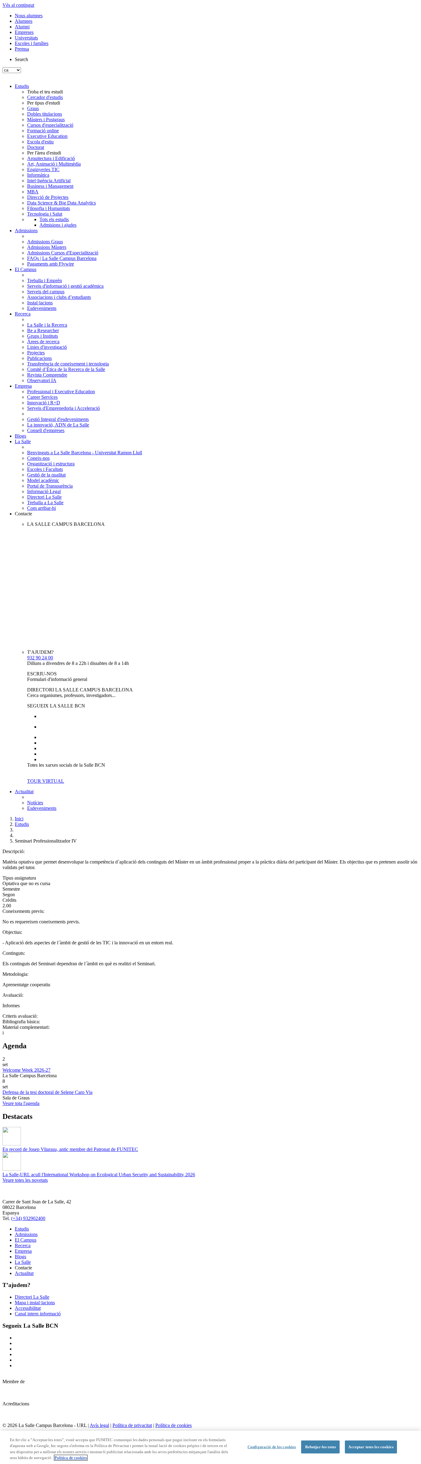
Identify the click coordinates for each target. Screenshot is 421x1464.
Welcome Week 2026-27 (26, 1070)
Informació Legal (44, 491)
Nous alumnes (29, 15)
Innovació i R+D (43, 402)
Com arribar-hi (41, 508)
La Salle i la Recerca (47, 325)
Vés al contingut (18, 5)
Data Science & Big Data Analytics (61, 202)
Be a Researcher (43, 330)
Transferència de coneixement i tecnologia (68, 363)
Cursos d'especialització (50, 125)
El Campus (25, 269)
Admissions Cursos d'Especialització (62, 252)
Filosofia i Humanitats (48, 208)
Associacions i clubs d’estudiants (59, 297)
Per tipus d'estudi (43, 102)
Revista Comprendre (47, 374)
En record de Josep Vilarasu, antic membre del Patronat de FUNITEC (70, 1149)
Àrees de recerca (43, 341)
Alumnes (23, 21)
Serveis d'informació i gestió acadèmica (65, 286)
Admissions (26, 230)
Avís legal (99, 1425)
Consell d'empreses (45, 430)
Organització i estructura (51, 463)
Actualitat (24, 791)
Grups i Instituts (42, 336)
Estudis (22, 86)
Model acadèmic (43, 480)
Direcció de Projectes (47, 197)
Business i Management (50, 186)
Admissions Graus (45, 241)
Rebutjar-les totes (320, 1447)
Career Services (42, 397)
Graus (33, 108)
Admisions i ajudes (57, 225)
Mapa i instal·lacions (35, 1302)
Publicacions (39, 358)
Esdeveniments (41, 308)
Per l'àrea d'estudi (44, 152)
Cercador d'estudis (45, 97)
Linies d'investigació (47, 347)
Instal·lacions (40, 302)
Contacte (23, 513)
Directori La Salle (44, 497)
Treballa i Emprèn (44, 280)
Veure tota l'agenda (20, 1103)
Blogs (20, 436)
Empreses (24, 32)
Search (21, 59)
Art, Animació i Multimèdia (54, 164)
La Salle (23, 441)
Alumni (22, 26)
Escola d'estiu (40, 141)
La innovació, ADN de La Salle (58, 424)
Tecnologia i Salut (44, 214)
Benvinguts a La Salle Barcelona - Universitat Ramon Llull (84, 452)
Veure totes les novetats (25, 1180)
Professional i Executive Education (61, 391)
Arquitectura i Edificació (51, 158)
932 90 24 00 (40, 657)
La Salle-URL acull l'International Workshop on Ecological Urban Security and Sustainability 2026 (98, 1174)
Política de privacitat (132, 1425)
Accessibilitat (28, 1308)
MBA (33, 191)
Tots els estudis (54, 219)
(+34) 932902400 (28, 1218)
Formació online (43, 130)
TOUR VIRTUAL (45, 781)
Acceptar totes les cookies (370, 1447)
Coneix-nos (38, 458)
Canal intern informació (38, 1313)
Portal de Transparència (50, 486)
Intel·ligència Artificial (49, 180)
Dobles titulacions (44, 114)
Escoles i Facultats (45, 469)
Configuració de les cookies (271, 1447)
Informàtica (38, 175)
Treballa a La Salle (45, 502)
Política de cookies (173, 1425)
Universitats (26, 37)
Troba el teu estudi (45, 91)
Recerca (23, 313)
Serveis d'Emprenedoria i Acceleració (63, 408)
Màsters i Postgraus (46, 119)
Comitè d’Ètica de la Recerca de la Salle (66, 369)
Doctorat (35, 147)
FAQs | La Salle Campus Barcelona (61, 258)
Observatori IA (41, 380)
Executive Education (47, 136)
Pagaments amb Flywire (50, 263)
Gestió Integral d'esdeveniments (58, 419)
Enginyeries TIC (43, 169)
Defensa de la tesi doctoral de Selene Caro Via (47, 1092)
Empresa (23, 386)
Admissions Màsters (46, 247)
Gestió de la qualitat (46, 474)
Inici (19, 818)
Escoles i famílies (31, 43)
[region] (210, 1447)
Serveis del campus (45, 291)
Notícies (35, 802)
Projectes (36, 352)
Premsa (22, 49)
